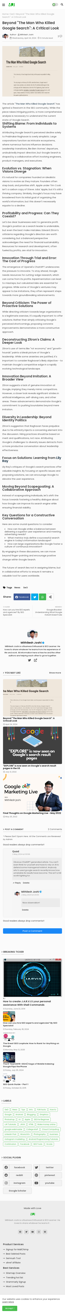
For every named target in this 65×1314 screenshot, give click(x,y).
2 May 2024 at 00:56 (21, 854)
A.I (20, 1119)
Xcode (49, 1144)
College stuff (32, 1129)
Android (19, 1114)
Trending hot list (14, 1277)
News (17, 587)
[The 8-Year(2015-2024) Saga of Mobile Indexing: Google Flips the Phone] (9, 1057)
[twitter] (29, 660)
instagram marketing (15, 1139)
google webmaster (13, 1129)
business (54, 1134)
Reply (18, 882)
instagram (19, 1182)
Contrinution (10, 1144)
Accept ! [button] (9, 1308)
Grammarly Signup (16, 1281)
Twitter (34, 597)
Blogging (31, 1114)
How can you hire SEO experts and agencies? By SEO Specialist (30, 1024)
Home (5, 14)
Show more (55, 672)
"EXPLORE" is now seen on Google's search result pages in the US (29, 767)
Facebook (24, 597)
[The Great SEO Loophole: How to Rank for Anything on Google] (9, 1037)
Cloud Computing (50, 1129)
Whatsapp (42, 597)
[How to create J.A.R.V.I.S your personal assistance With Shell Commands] (32, 978)
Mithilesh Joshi (31, 642)
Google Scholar (17, 1190)
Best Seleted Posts (15, 1253)
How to (53, 1109)
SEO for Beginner (41, 1119)
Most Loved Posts (15, 1286)
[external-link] (35, 660)
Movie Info (25, 1134)
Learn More (8, 1301)
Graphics (44, 1114)
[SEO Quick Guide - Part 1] (9, 1078)
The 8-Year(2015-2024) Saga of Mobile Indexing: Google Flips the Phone (28, 1065)
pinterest (50, 1175)
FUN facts (41, 1109)
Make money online (46, 1124)
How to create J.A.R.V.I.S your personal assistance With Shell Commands (27, 1003)
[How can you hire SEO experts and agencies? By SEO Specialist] (9, 1016)
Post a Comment (32, 930)
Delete (26, 882)
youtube (49, 1182)
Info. (31, 1109)
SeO (12, 14)
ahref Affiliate (13, 1262)
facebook (19, 1167)
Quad (15, 851)
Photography (40, 1134)
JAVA (22, 1124)
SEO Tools (37, 1144)
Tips (23, 1109)
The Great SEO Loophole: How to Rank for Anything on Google (31, 1044)
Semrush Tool (13, 1258)
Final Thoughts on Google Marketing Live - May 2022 (32, 813)
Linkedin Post (10, 1134)
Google (8, 1114)
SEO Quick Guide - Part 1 (15, 1084)
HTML (31, 1124)
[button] (62, 4)
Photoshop (10, 1119)
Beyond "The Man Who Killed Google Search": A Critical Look (29, 719)
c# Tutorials (10, 1124)
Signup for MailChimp (17, 1249)
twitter (50, 1167)
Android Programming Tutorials (43, 1139)
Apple (27, 1119)
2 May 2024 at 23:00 (30, 895)
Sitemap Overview (15, 1273)
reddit (19, 1175)
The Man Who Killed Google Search (35, 103)
